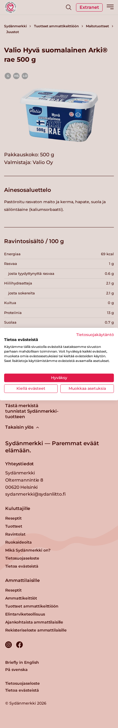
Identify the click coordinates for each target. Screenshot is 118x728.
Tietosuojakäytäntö (95, 334)
